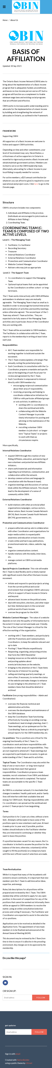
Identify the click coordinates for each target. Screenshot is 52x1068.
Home (5, 20)
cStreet (29, 1063)
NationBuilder (23, 1060)
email (18, 1054)
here (36, 184)
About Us (14, 20)
